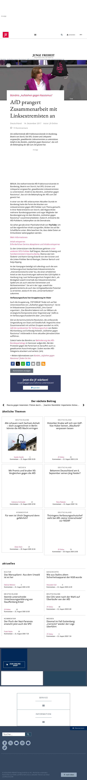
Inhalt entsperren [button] (17, 241)
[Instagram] (22, 743)
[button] (35, 34)
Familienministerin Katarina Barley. (25, 254)
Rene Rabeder (61, 502)
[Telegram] (28, 743)
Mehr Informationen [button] (19, 237)
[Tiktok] (4, 747)
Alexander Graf (51, 585)
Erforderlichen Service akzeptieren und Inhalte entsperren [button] (35, 244)
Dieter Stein (18, 547)
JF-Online (61, 457)
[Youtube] (16, 743)
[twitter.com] (10, 743)
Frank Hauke (8, 631)
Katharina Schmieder (18, 502)
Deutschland (16, 123)
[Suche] (28, 734)
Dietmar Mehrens (9, 585)
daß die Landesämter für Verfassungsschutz (29, 328)
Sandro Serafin (19, 457)
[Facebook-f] (4, 743)
